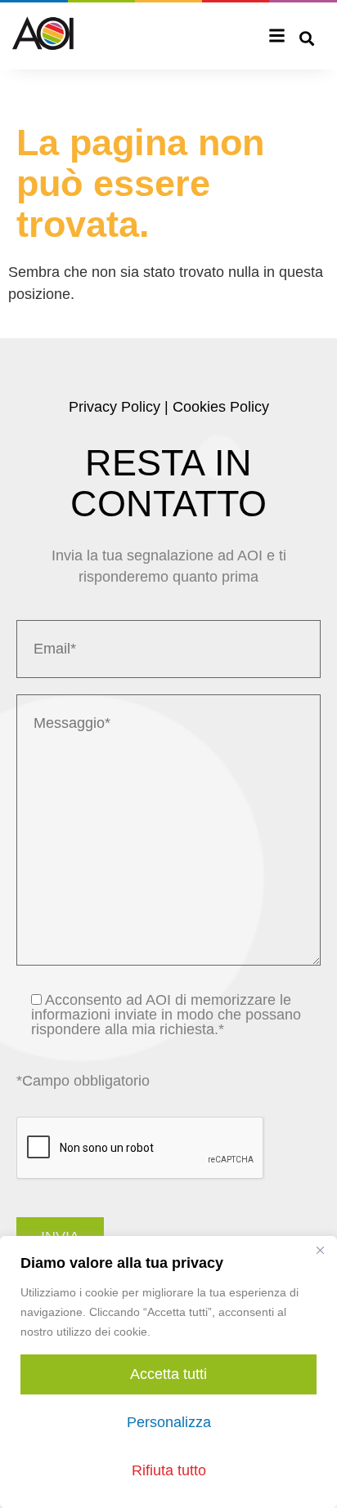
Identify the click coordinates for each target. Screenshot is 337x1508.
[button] (277, 37)
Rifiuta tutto (169, 1470)
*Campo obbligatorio (83, 1080)
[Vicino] (320, 1250)
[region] (168, 1372)
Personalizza (169, 1422)
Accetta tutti (168, 1374)
